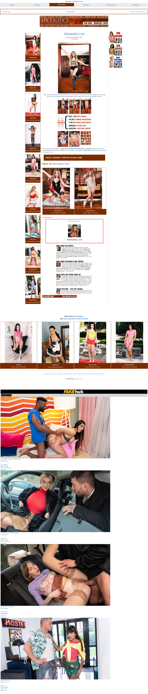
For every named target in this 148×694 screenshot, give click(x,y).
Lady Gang (4, 534)
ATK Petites (135, 5)
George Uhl (4, 611)
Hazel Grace (32, 269)
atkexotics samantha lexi (99, 373)
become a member (56, 96)
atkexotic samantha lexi (68, 373)
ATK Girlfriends (110, 5)
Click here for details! (87, 293)
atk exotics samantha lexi (57, 373)
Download (3, 469)
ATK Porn (12, 5)
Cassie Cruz (55, 365)
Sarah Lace (33, 148)
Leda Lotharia (92, 364)
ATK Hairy (86, 5)
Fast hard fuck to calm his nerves (10, 533)
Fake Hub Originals (6, 468)
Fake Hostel (4, 689)
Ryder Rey (33, 87)
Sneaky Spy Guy (5, 680)
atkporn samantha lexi (88, 373)
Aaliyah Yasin (4, 461)
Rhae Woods (33, 300)
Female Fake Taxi (5, 541)
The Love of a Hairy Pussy (8, 606)
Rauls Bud (3, 538)
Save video (4, 543)
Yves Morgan (4, 464)
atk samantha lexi (47, 373)
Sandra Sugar (4, 608)
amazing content (96, 96)
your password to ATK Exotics (75, 319)
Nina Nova (33, 209)
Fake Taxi (3, 615)
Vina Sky (18, 364)
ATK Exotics (61, 4)
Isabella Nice (33, 57)
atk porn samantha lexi (78, 373)
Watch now (4, 690)
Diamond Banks (129, 364)
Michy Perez (4, 682)
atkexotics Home (6, 11)
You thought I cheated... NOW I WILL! (11, 459)
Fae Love (33, 239)
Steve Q (3, 685)
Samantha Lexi (74, 34)
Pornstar (77, 221)
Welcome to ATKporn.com (74, 1)
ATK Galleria (37, 5)
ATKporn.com (78, 379)
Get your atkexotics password (138, 11)
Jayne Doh (33, 118)
